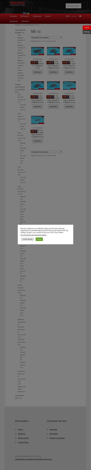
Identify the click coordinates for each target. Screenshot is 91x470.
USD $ (86, 27)
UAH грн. (86, 32)
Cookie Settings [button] (27, 239)
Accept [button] (39, 239)
